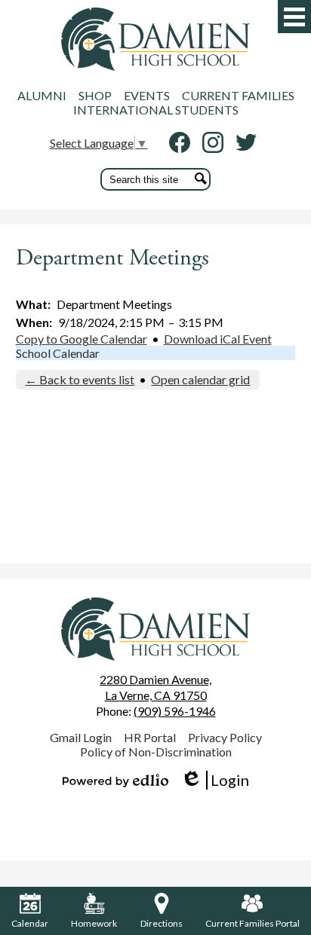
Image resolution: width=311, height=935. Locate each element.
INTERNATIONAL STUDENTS (156, 109)
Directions (161, 923)
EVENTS (147, 95)
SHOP (95, 95)
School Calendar (58, 353)
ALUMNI (41, 95)
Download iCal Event (218, 339)
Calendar (29, 923)
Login (214, 780)
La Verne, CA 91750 (155, 687)
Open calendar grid (200, 379)
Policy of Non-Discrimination (156, 751)
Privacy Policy (225, 737)
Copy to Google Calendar (81, 339)
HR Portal (150, 737)
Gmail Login (81, 737)
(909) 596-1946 (175, 711)
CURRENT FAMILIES (238, 95)
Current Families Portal (252, 923)
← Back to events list (79, 379)
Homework (94, 923)
